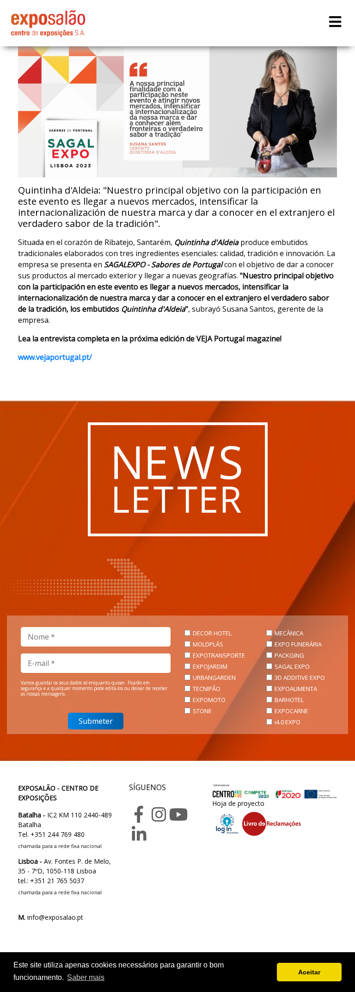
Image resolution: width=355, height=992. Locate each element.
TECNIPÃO (206, 688)
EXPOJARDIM (210, 666)
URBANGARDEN (214, 677)
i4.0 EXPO (287, 722)
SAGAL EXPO (292, 666)
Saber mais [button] (85, 977)
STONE (202, 711)
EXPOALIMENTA (296, 688)
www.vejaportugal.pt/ (55, 357)
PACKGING (289, 655)
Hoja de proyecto (238, 803)
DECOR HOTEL (212, 633)
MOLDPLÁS (208, 644)
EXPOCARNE (291, 711)
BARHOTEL (289, 700)
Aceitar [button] (309, 972)
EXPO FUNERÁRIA (298, 644)
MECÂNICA (289, 633)
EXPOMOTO (209, 700)
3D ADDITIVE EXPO (300, 677)
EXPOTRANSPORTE (219, 655)
